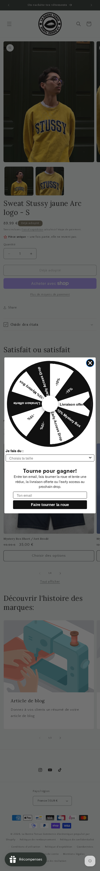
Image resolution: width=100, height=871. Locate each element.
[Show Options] (90, 458)
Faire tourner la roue (50, 505)
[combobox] (48, 458)
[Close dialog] (90, 363)
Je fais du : (14, 451)
